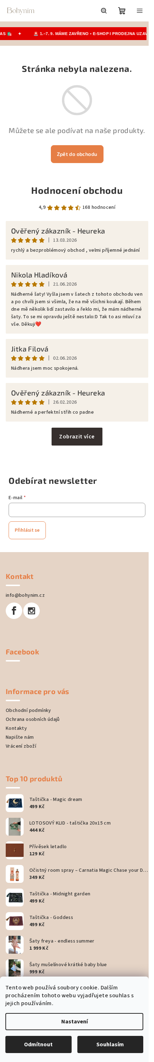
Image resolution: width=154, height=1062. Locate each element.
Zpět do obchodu (77, 154)
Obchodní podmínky (28, 710)
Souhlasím (110, 1044)
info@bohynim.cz (25, 595)
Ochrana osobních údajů (33, 719)
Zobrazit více (77, 437)
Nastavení (74, 1022)
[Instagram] (31, 611)
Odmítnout (38, 1044)
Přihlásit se (27, 530)
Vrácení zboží (21, 746)
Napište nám (20, 737)
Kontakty (16, 728)
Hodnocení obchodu (77, 190)
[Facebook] (14, 611)
